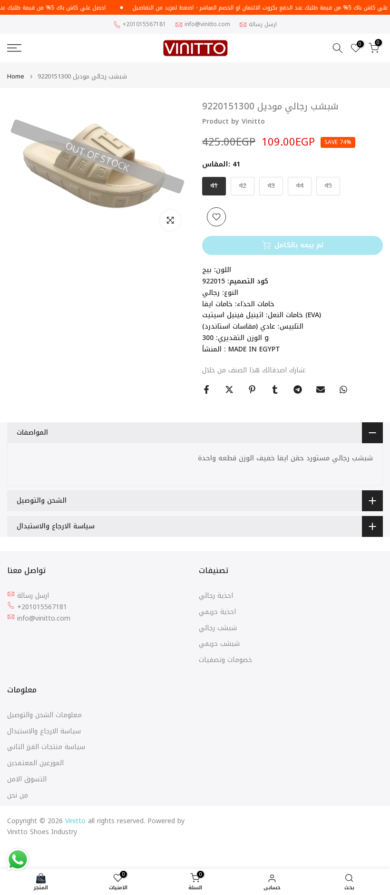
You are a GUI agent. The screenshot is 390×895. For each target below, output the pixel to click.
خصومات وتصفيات (225, 660)
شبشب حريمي (219, 644)
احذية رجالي (216, 596)
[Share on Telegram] (297, 389)
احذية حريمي (217, 612)
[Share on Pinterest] (252, 389)
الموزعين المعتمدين (35, 763)
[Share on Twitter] (229, 389)
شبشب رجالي (218, 628)
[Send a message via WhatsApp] (18, 859)
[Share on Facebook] (206, 389)
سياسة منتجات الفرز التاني (46, 747)
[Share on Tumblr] (275, 389)
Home (15, 76)
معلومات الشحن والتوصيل (44, 715)
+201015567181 (144, 24)
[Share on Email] (320, 389)
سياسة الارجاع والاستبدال (44, 731)
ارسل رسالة (263, 24)
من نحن (17, 795)
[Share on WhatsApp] (343, 389)
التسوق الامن (27, 779)
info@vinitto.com (207, 24)
